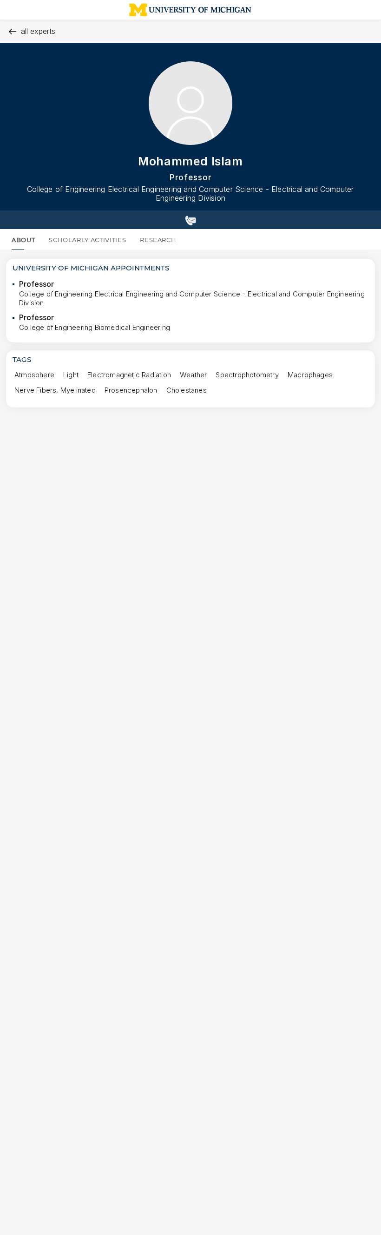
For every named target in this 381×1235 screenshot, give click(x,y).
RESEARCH (158, 239)
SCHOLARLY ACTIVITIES (87, 239)
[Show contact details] (190, 219)
